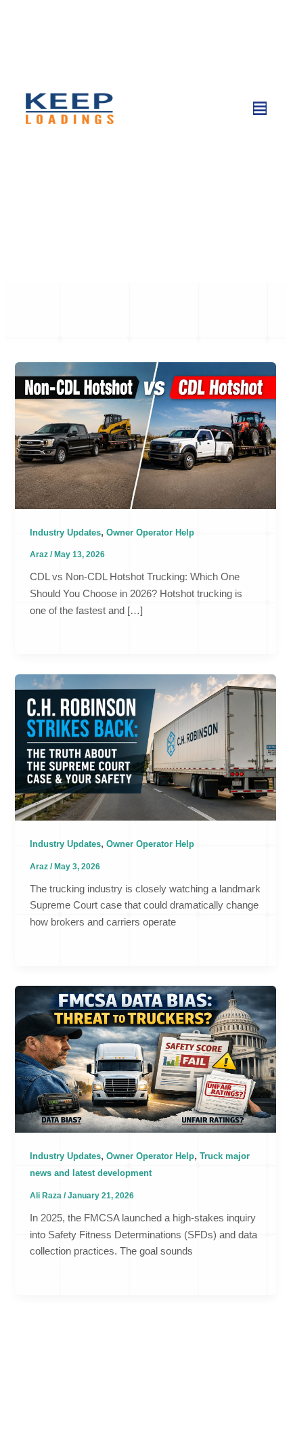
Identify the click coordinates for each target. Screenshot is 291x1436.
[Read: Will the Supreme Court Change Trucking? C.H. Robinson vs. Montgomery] (145, 746)
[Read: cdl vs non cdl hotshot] (145, 434)
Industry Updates (65, 532)
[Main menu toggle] (260, 108)
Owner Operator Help (150, 532)
